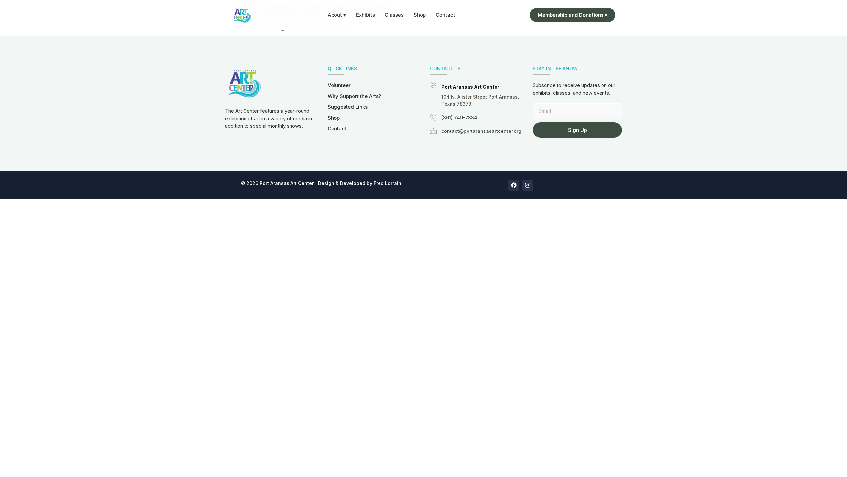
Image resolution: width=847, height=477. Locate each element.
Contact (445, 15)
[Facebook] (513, 185)
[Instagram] (527, 185)
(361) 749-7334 (459, 117)
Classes (394, 15)
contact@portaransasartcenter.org (481, 131)
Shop (420, 15)
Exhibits (365, 15)
